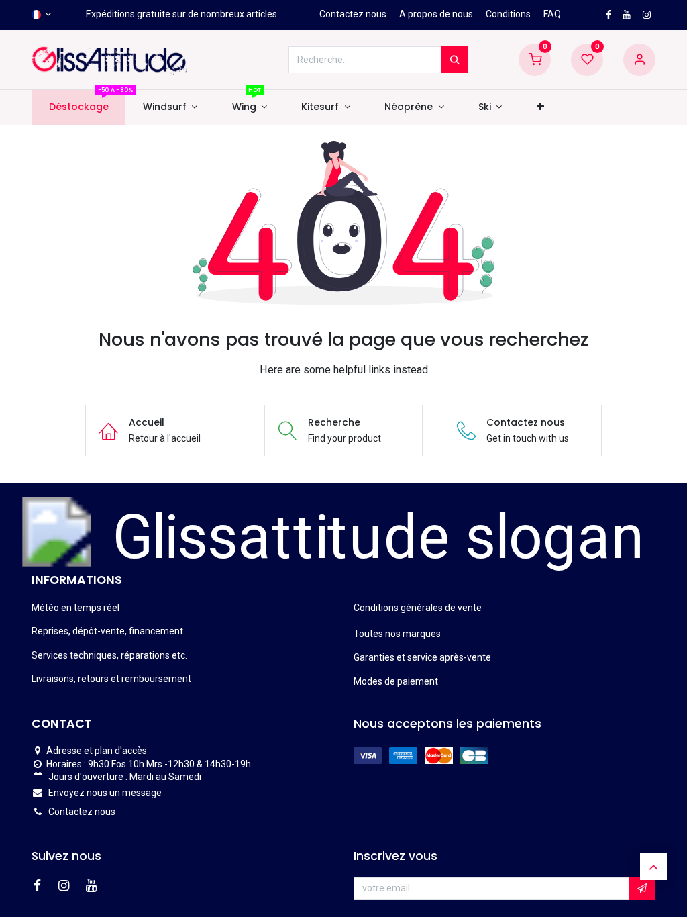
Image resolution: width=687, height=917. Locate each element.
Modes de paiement (396, 681)
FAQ (552, 14)
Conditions (508, 14)
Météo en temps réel (75, 607)
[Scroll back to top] (653, 866)
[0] (535, 59)
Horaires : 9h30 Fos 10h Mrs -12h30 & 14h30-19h (148, 764)
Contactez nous (352, 14)
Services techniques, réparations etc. (109, 655)
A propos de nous (436, 14)
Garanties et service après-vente (422, 657)
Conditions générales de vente (418, 607)
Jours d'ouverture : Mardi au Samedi (124, 776)
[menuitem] (78, 107)
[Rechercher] (454, 59)
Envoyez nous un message (105, 792)
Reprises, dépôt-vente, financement (107, 631)
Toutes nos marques (397, 633)
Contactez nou (79, 811)
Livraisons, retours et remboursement (111, 678)
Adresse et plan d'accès (96, 750)
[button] (540, 107)
